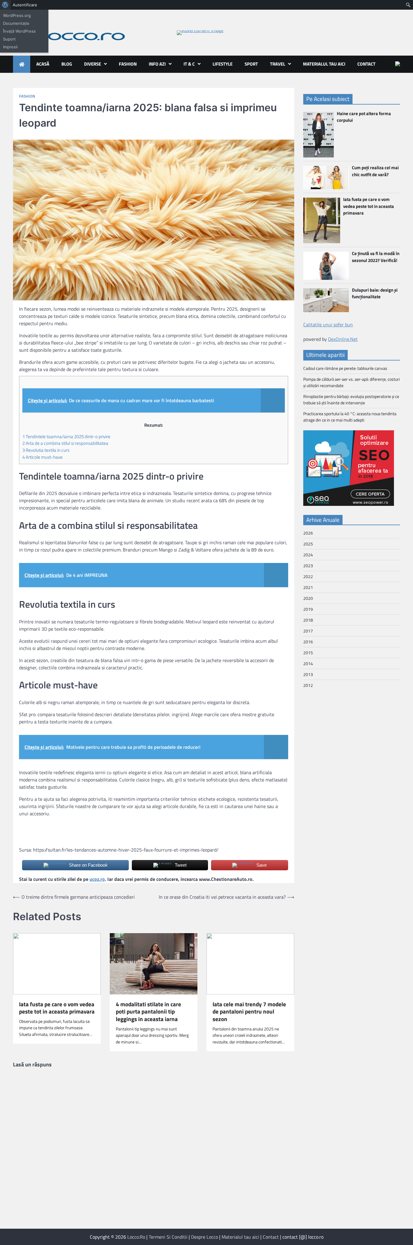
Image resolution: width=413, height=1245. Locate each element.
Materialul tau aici (324, 63)
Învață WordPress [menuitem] (19, 31)
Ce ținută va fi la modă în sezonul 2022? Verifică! (375, 257)
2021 (308, 587)
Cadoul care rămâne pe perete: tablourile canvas (345, 368)
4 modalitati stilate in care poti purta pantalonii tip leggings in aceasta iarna (148, 1012)
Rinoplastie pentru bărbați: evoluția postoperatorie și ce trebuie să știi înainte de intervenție (351, 399)
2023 (308, 565)
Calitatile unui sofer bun (328, 324)
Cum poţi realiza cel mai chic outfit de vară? (375, 171)
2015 (308, 652)
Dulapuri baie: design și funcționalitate (375, 293)
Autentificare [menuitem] (25, 4)
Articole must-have (42, 457)
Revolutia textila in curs (46, 450)
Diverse (92, 63)
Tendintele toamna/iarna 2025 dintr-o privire (66, 436)
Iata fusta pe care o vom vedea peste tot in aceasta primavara (57, 1008)
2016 (308, 642)
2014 (308, 663)
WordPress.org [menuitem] (17, 15)
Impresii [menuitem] (10, 46)
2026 (308, 533)
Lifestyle (223, 63)
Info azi (157, 63)
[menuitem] (5, 5)
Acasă (42, 63)
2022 (308, 576)
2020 (308, 598)
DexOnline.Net (343, 339)
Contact (366, 63)
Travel (277, 63)
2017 (308, 631)
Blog (66, 63)
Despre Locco (204, 1236)
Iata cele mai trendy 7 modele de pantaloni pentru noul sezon (249, 1012)
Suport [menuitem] (9, 39)
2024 (308, 554)
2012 (308, 685)
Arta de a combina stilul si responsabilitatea (65, 443)
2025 (308, 544)
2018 (308, 620)
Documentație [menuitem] (16, 23)
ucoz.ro (97, 879)
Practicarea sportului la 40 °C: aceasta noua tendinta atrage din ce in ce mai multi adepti (349, 416)
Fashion (128, 63)
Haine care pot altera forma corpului (364, 117)
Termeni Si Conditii (168, 1236)
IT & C (189, 63)
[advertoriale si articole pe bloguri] (348, 504)
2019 (308, 609)
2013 (308, 674)
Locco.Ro (136, 1236)
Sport (251, 63)
